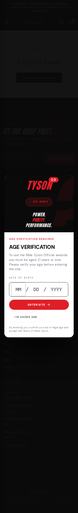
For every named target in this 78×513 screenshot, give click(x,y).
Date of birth (21, 277)
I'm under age (26, 317)
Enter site (36, 305)
